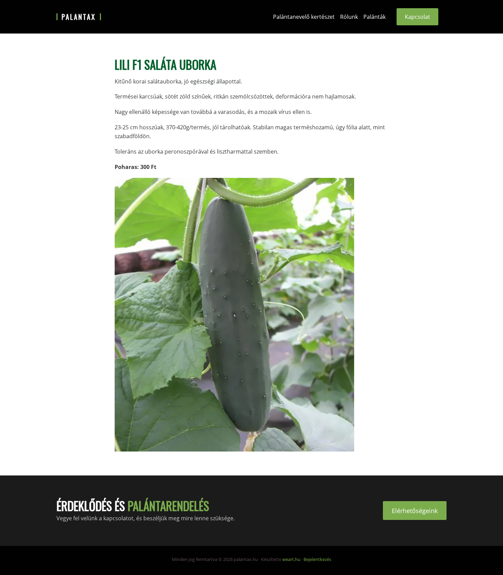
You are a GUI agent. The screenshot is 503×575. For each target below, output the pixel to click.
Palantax (79, 16)
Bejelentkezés (317, 559)
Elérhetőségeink (415, 511)
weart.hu (291, 559)
